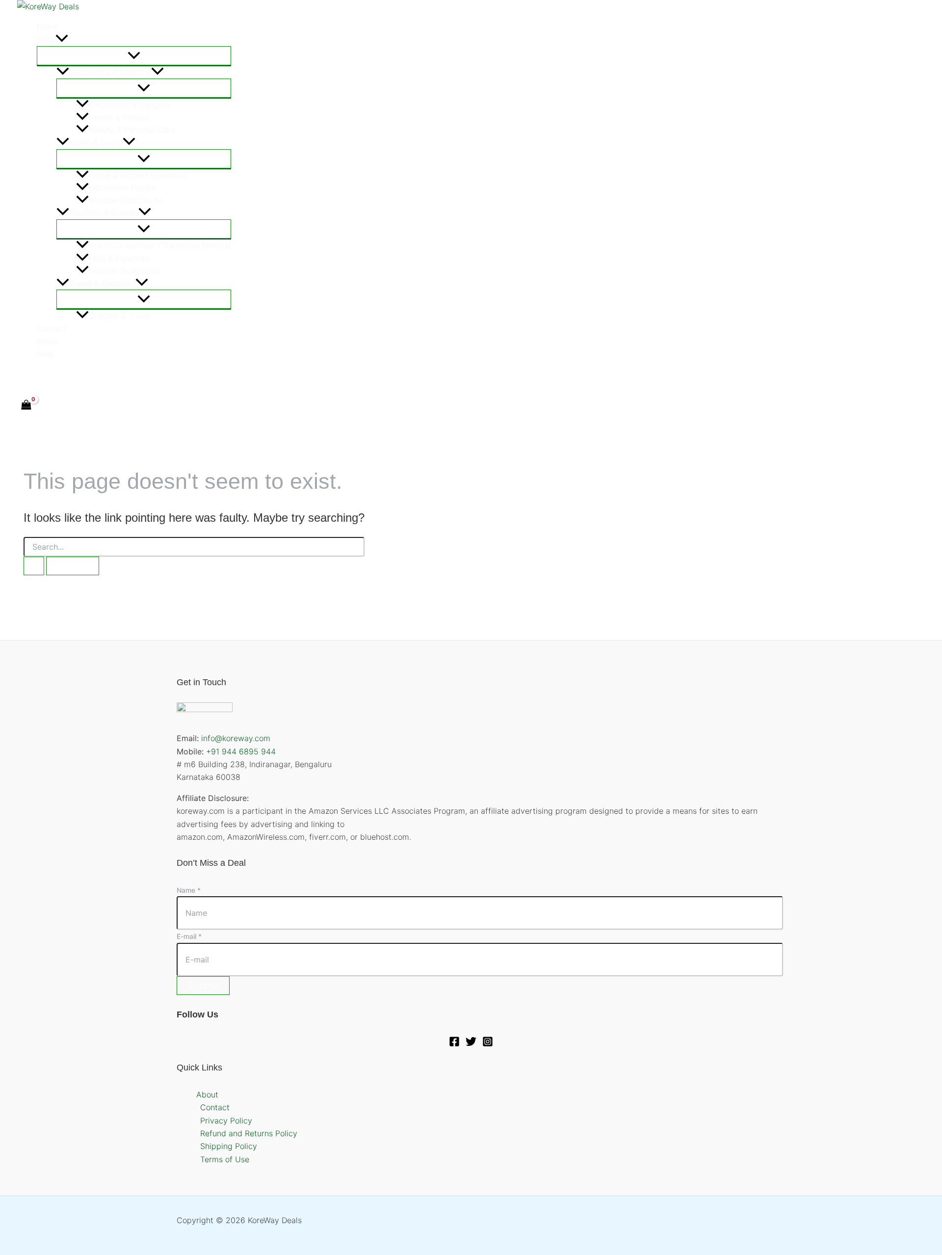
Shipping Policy (228, 1146)
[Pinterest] (63, 376)
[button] (61, 39)
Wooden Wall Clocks (126, 200)
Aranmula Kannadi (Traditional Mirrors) (160, 245)
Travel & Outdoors (102, 283)
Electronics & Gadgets (130, 104)
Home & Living (96, 142)
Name (189, 890)
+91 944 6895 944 (241, 751)
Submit (203, 985)
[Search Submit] (34, 566)
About (48, 341)
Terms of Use (224, 1159)
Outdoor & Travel (120, 315)
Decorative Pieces (122, 187)
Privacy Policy (226, 1120)
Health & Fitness (119, 117)
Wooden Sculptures (124, 270)
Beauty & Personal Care (132, 129)
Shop (46, 39)
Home (47, 26)
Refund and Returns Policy (248, 1133)
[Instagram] (487, 1044)
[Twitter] (42, 376)
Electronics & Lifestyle (110, 72)
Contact (51, 328)
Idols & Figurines (119, 258)
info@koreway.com (235, 738)
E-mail (189, 936)
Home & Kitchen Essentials (138, 175)
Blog (45, 353)
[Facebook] (21, 376)
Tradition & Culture (103, 212)
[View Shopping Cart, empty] (26, 406)
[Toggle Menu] (134, 55)
